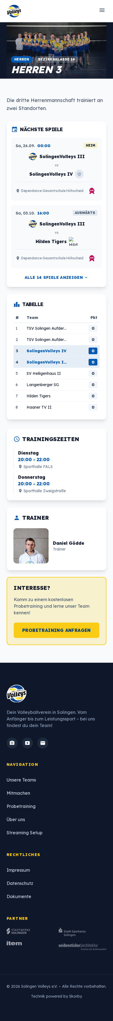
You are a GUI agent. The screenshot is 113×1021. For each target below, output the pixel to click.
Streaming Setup (25, 832)
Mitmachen (18, 793)
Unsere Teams (21, 780)
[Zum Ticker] (91, 190)
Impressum (18, 870)
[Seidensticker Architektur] (82, 947)
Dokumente (19, 896)
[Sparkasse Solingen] (82, 932)
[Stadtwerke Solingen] (30, 932)
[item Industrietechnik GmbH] (30, 947)
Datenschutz (20, 883)
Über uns (16, 819)
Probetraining (21, 806)
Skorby (75, 996)
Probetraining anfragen (56, 630)
